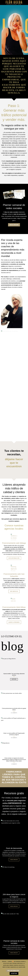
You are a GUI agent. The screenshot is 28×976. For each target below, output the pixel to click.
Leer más (14, 679)
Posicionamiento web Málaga (14, 543)
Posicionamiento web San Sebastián (14, 575)
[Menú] (2, 2)
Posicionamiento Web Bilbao (14, 607)
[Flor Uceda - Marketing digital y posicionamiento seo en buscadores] (14, 2)
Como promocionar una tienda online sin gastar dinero (14, 709)
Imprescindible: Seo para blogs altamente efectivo (14, 674)
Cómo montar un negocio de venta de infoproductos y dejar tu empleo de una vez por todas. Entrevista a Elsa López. (14, 759)
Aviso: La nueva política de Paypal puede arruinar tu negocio (14, 734)
